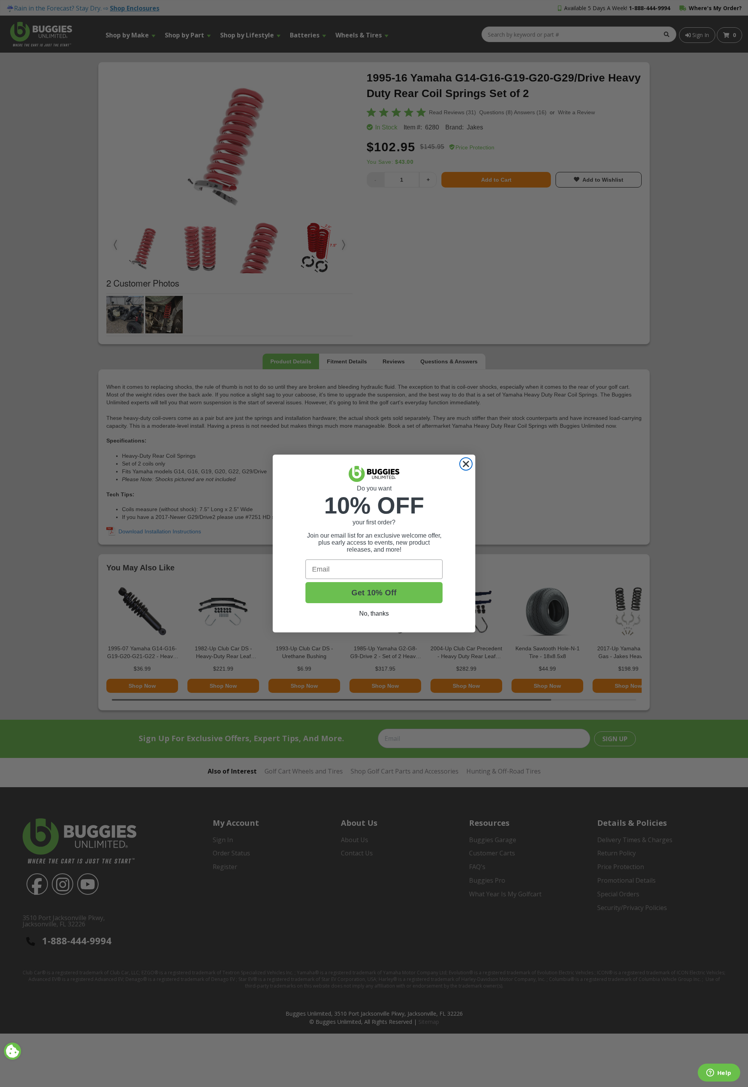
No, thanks (374, 613)
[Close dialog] (466, 464)
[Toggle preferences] (12, 1051)
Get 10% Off (374, 592)
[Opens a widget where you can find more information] (718, 1073)
